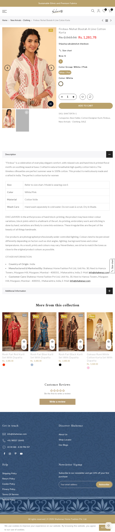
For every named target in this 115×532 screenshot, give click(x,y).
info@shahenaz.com (99, 272)
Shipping (63, 43)
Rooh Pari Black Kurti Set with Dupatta (71, 356)
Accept (104, 528)
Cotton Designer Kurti (91, 118)
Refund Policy (8, 499)
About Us (63, 434)
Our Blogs (63, 445)
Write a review (57, 401)
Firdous (106, 118)
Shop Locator (65, 439)
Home (4, 20)
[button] (86, 50)
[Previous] (7, 68)
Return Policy (8, 478)
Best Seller (75, 118)
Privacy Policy (8, 489)
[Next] (51, 68)
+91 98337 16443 (15, 440)
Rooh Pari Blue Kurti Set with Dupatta (41, 356)
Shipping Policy (9, 473)
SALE (83, 121)
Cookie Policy (8, 484)
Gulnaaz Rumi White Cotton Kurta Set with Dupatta (99, 357)
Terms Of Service (10, 494)
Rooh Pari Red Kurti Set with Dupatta (13, 356)
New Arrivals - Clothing (20, 20)
